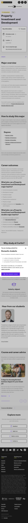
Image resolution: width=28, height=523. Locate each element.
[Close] (26, 248)
